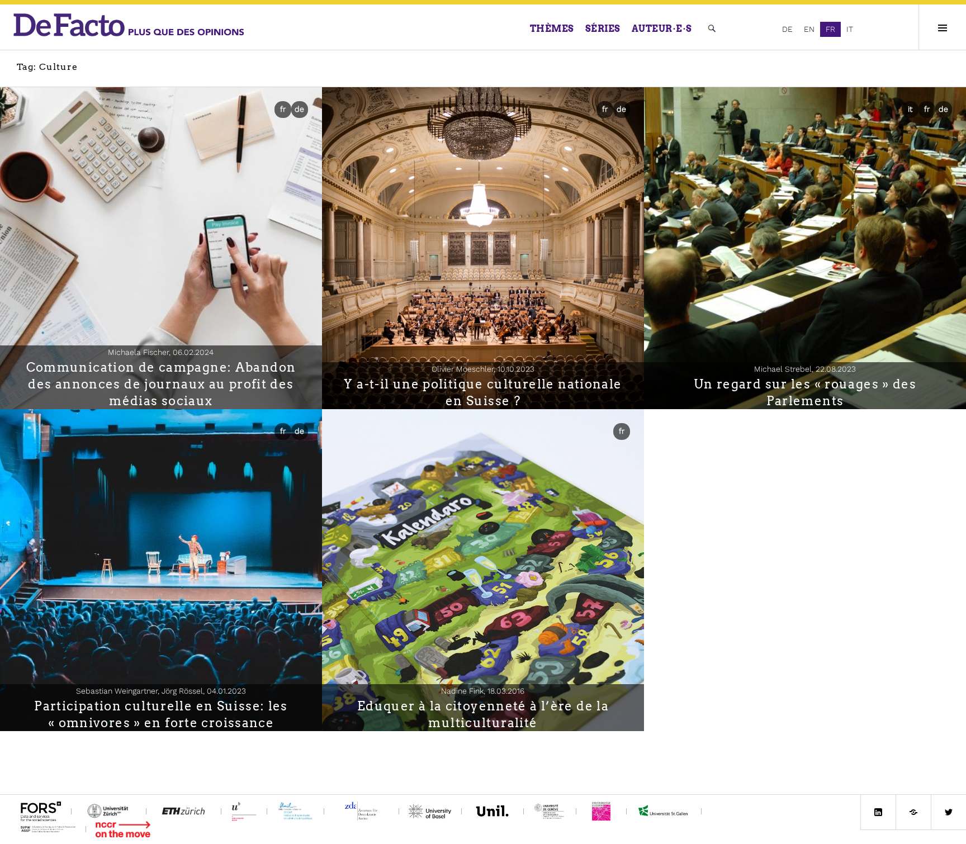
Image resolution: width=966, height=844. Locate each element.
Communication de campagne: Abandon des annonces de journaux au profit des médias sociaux (161, 384)
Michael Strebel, (805, 368)
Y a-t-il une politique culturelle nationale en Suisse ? (483, 392)
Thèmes (552, 28)
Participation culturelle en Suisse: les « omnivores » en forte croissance (161, 714)
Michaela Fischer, (161, 352)
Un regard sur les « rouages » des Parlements (805, 392)
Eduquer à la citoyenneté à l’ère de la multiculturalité (483, 714)
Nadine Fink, (482, 690)
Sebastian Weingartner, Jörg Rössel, (161, 690)
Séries (603, 28)
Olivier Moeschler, (483, 368)
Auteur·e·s (662, 28)
